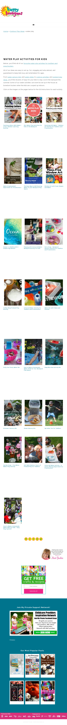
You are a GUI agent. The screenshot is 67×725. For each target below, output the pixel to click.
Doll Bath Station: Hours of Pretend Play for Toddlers (32, 466)
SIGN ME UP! (33, 591)
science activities (42, 77)
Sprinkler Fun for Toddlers (53, 428)
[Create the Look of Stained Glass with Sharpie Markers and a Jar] (47, 691)
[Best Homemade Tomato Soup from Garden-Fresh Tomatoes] (32, 691)
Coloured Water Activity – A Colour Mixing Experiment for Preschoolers (54, 467)
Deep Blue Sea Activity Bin (53, 367)
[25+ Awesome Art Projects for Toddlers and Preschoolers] (32, 664)
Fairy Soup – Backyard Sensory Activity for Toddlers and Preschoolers (54, 248)
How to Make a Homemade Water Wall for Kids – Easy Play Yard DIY (11, 528)
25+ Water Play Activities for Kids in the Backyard (33, 126)
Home (5, 31)
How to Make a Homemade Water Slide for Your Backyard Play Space (33, 369)
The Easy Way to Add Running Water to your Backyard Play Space (33, 188)
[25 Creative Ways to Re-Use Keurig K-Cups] (47, 664)
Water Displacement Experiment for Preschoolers (12, 187)
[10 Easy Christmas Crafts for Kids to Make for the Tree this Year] (17, 691)
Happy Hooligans (12, 11)
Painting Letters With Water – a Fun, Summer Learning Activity (12, 127)
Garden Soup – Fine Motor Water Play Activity (11, 466)
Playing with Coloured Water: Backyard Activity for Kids (33, 247)
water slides (29, 77)
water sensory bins (14, 77)
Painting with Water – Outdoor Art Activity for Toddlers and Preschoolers (54, 127)
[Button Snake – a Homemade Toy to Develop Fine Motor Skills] (17, 664)
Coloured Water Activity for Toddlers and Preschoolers (32, 308)
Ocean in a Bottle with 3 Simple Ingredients (10, 247)
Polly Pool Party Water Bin (11, 367)
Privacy (12, 640)
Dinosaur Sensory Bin (10, 428)
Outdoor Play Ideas (17, 31)
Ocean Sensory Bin (30, 428)
